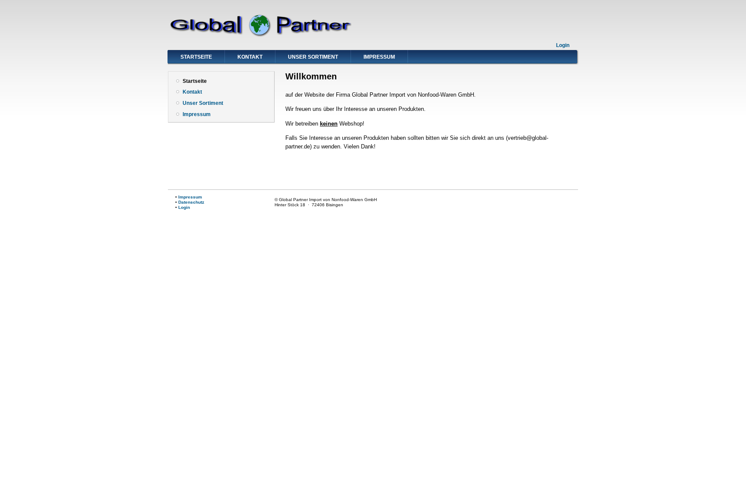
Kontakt (249, 57)
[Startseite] (259, 35)
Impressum (379, 57)
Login (562, 45)
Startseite (196, 57)
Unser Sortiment (313, 57)
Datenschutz (191, 202)
